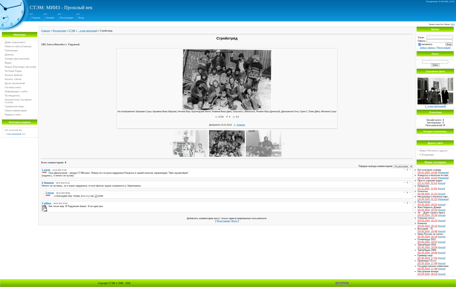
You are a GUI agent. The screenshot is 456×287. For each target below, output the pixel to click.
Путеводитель (12, 95)
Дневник (9, 54)
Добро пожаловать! (15, 42)
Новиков (241, 125)
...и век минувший (13, 134)
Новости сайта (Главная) (18, 46)
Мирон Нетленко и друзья (433, 150)
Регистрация (66, 17)
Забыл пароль (427, 47)
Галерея (50, 17)
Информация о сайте (16, 91)
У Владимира (426, 154)
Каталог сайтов (13, 79)
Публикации (11, 50)
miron (441, 183)
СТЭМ (72, 30)
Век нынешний (11, 130)
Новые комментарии (16, 110)
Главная (36, 17)
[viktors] (45, 206)
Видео (8, 62)
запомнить (426, 44)
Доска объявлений (15, 83)
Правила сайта (13, 114)
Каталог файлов (13, 75)
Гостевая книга (13, 87)
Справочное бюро (14, 106)
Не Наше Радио (13, 71)
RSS (453, 24)
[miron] (45, 173)
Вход (81, 17)
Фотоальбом (59, 30)
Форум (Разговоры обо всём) (20, 67)
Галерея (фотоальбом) (17, 58)
